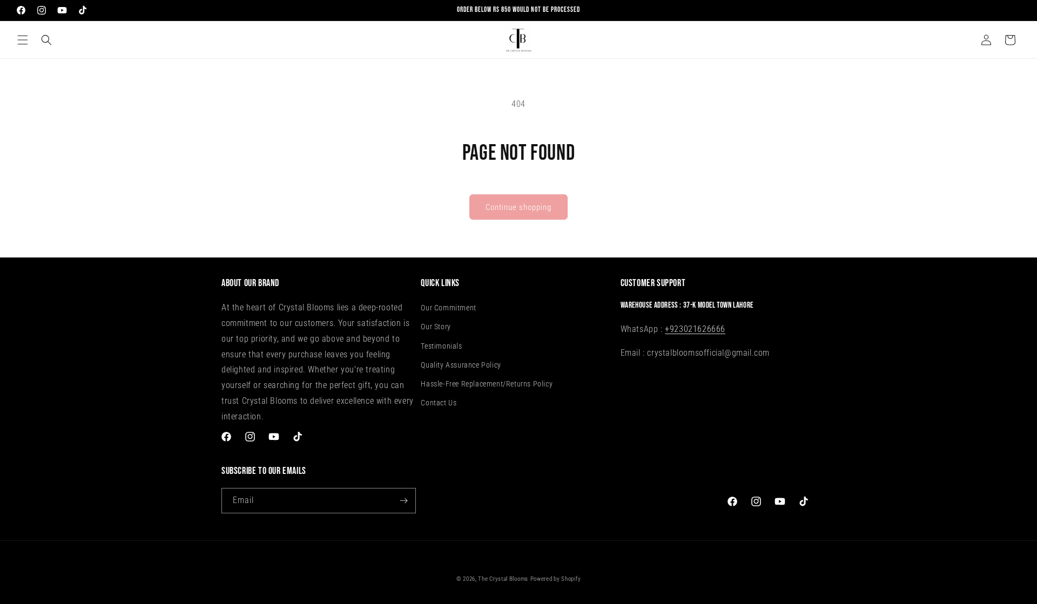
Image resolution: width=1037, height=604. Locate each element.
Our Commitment (448, 308)
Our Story (435, 327)
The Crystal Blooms (503, 578)
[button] (23, 40)
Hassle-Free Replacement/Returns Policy (487, 383)
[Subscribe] (403, 500)
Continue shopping (518, 207)
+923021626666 (695, 329)
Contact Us (438, 402)
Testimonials (441, 346)
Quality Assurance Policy (461, 365)
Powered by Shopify (555, 578)
